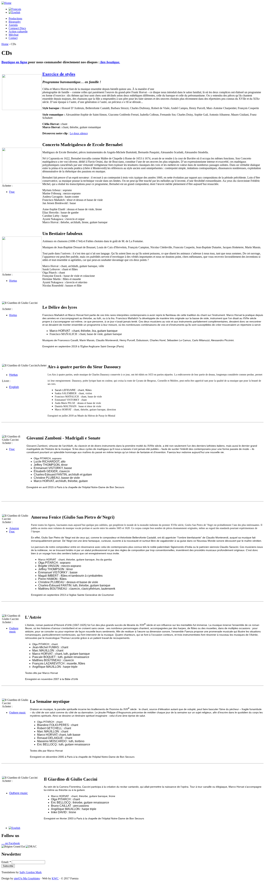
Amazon (14, 528)
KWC (55, 878)
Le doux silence (79, 133)
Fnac (12, 191)
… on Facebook (10, 843)
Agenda (13, 25)
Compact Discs (17, 28)
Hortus (13, 280)
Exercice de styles (58, 74)
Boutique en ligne (14, 62)
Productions (15, 18)
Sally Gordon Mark (30, 872)
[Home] (6, 3)
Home (4, 44)
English (14, 387)
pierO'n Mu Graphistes (27, 878)
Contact (13, 37)
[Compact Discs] (14, 827)
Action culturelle (18, 31)
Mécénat (13, 34)
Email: (6, 862)
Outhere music (18, 793)
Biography (15, 21)
